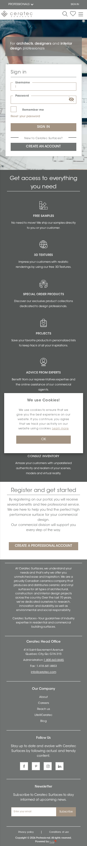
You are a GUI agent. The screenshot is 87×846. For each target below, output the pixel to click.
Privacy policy (26, 832)
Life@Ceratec (44, 715)
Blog (43, 721)
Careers (43, 703)
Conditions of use (59, 832)
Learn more (60, 428)
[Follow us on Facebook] (24, 766)
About (43, 697)
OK (43, 439)
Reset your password (25, 116)
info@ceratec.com (43, 672)
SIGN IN (75, 4)
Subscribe (66, 811)
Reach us (43, 709)
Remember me (33, 110)
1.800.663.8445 (54, 660)
